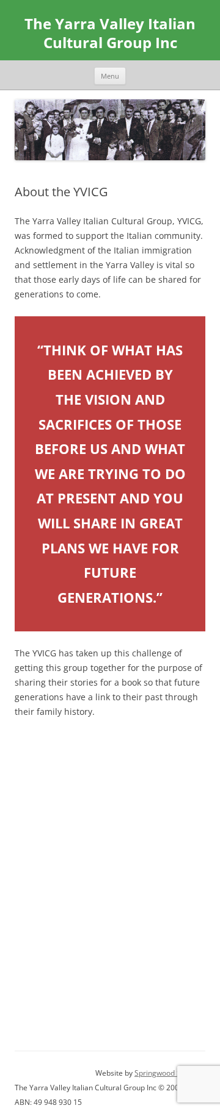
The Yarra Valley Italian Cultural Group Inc (110, 33)
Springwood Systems (169, 1073)
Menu (110, 75)
